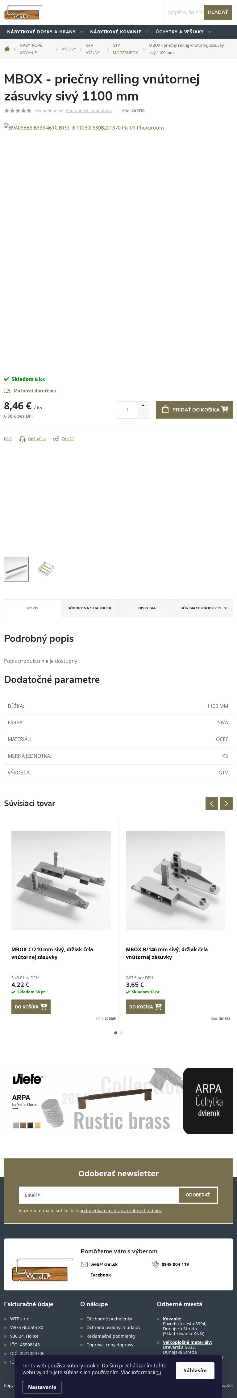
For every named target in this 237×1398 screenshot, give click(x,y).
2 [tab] (121, 1032)
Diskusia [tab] (147, 608)
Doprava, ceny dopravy (109, 1344)
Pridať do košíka (196, 410)
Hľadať (218, 12)
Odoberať (198, 1195)
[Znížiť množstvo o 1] (143, 414)
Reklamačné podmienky (110, 1336)
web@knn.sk (104, 1264)
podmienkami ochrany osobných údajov (120, 1210)
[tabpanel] (61, 921)
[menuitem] (45, 32)
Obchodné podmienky (109, 1318)
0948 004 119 (175, 1264)
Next (226, 803)
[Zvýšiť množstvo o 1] (143, 406)
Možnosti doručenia (35, 391)
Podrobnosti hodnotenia (89, 110)
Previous (212, 803)
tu (158, 1372)
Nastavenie (42, 1387)
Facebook (100, 1275)
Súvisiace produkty (201, 608)
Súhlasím (195, 1370)
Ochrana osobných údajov (113, 1327)
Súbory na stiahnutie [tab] (90, 608)
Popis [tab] (32, 608)
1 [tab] (115, 1032)
